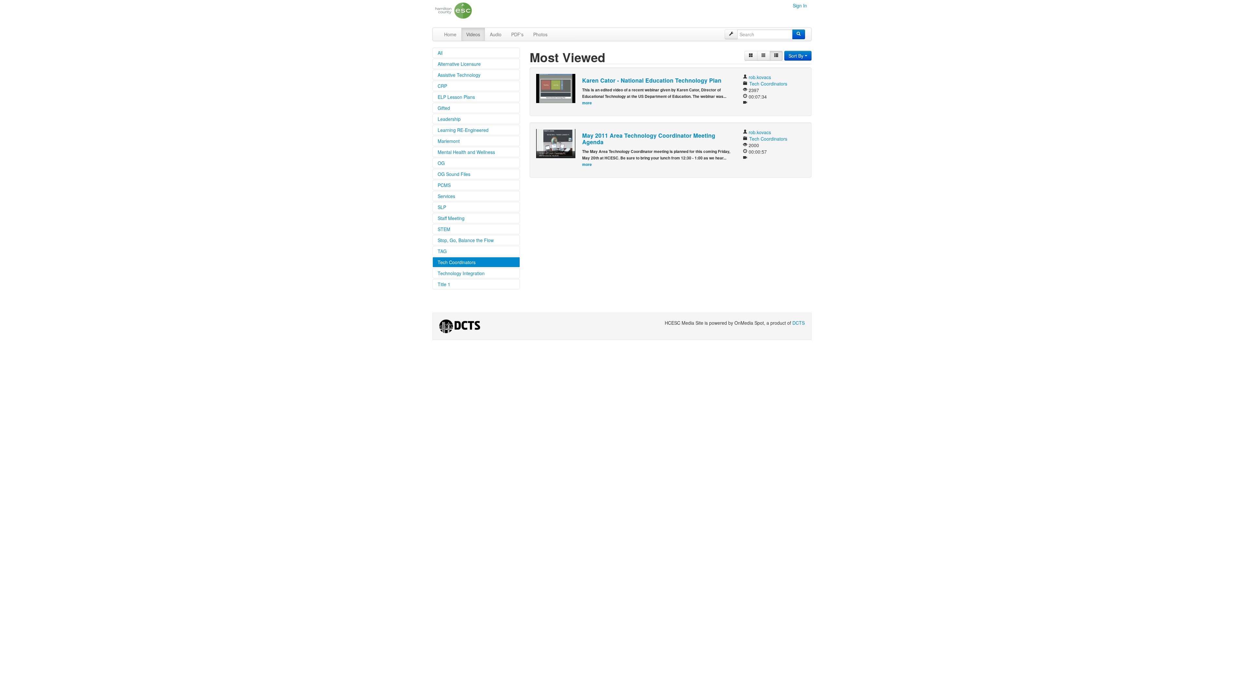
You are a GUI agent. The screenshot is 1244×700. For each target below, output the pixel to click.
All (440, 53)
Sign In (800, 5)
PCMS (444, 185)
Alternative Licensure (459, 64)
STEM (444, 229)
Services (446, 196)
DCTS (798, 323)
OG (441, 163)
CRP (442, 86)
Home (450, 34)
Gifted (444, 108)
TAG (442, 251)
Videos (473, 34)
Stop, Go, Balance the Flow (466, 240)
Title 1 (444, 284)
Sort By (797, 55)
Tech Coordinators (457, 262)
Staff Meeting (451, 218)
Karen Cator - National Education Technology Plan (651, 80)
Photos (540, 34)
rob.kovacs (760, 77)
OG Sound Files (454, 174)
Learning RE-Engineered (463, 130)
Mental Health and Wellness (466, 152)
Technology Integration (461, 273)
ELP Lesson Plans (456, 97)
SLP (442, 207)
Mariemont (449, 141)
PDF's (517, 34)
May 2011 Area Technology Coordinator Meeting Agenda (648, 138)
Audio (495, 34)
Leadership (449, 119)
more (587, 103)
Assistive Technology (459, 75)
